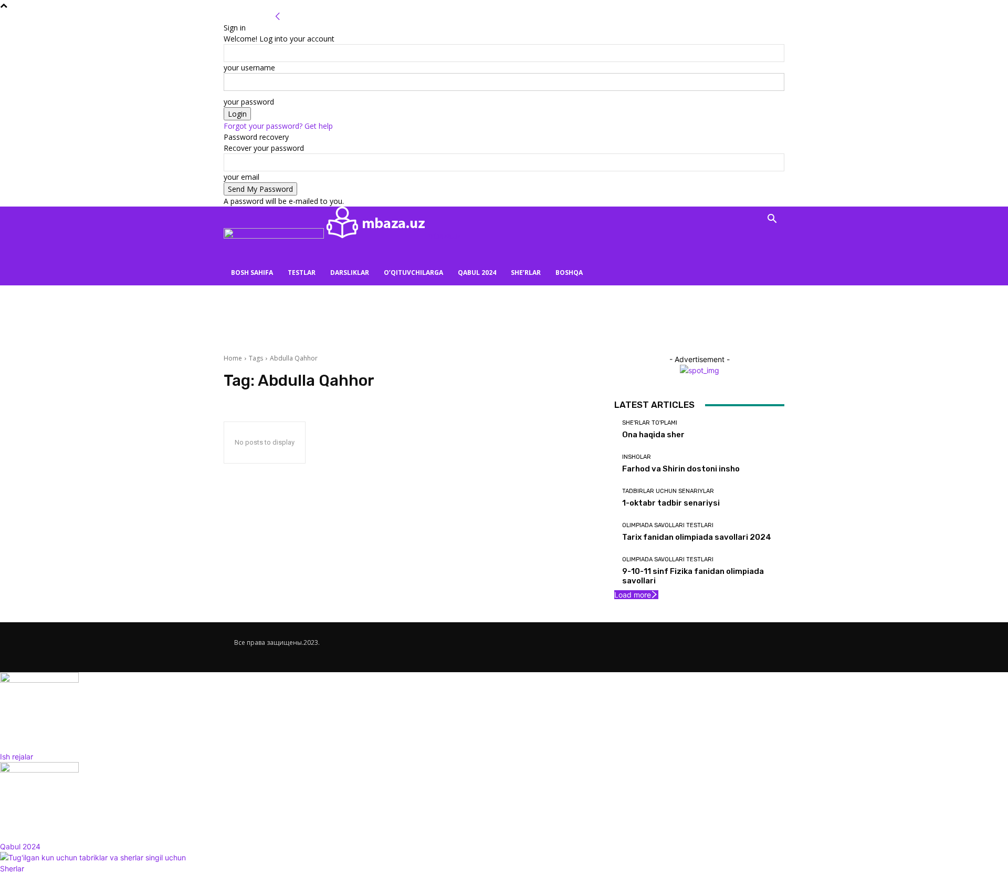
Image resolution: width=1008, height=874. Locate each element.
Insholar (636, 457)
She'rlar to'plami (649, 423)
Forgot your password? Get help (278, 126)
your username (249, 68)
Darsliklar (349, 272)
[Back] (277, 17)
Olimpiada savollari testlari (667, 525)
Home (233, 358)
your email (241, 177)
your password (249, 102)
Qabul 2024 (477, 272)
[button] (771, 220)
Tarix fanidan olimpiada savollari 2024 (696, 537)
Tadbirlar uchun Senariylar (668, 491)
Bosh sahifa (252, 272)
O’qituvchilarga (413, 272)
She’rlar (526, 272)
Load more (632, 594)
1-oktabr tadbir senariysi (671, 503)
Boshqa (569, 272)
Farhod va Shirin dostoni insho (681, 469)
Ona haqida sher (653, 434)
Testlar (302, 272)
